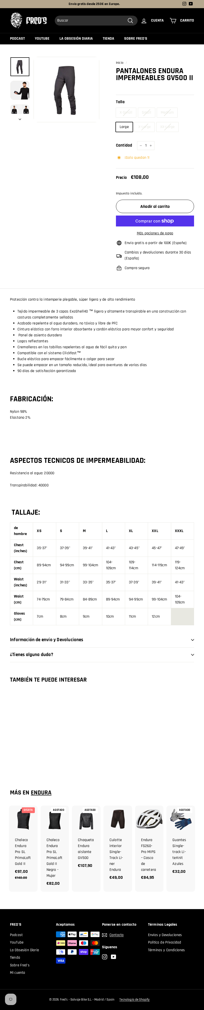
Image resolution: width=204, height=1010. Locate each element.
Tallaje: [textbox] (25, 512)
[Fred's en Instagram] (104, 957)
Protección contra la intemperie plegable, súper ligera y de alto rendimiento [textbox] (72, 299)
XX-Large (167, 126)
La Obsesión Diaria (76, 38)
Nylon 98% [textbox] (18, 411)
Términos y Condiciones (166, 950)
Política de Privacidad (164, 942)
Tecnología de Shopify (134, 1000)
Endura (41, 793)
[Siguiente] (20, 118)
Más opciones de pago (155, 233)
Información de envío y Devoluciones (46, 640)
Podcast (17, 38)
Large (124, 126)
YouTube (42, 38)
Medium (167, 112)
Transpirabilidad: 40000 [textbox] (29, 485)
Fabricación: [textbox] (31, 398)
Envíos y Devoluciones (165, 935)
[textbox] (102, 306)
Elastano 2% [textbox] (20, 417)
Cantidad (124, 145)
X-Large (144, 126)
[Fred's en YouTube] (113, 957)
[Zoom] (66, 89)
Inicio (119, 63)
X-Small (126, 112)
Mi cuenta (17, 972)
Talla (120, 102)
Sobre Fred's (135, 38)
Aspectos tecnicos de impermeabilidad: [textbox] (77, 460)
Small (146, 112)
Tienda (108, 38)
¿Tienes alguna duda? (31, 655)
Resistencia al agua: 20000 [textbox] (32, 473)
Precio (121, 177)
